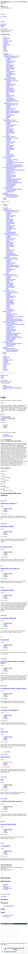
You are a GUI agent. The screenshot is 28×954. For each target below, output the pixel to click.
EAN (2, 468)
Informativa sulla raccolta (9, 951)
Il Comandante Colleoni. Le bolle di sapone (13, 688)
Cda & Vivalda (4, 707)
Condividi (5, 425)
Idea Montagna (4, 685)
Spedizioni (5, 886)
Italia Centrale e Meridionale (12, 112)
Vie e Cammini (9, 98)
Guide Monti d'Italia (10, 74)
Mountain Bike (6, 120)
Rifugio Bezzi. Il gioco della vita (10, 568)
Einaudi (2, 587)
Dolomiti (8, 59)
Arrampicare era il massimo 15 (10, 710)
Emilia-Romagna (10, 65)
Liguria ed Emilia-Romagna (12, 111)
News (4, 885)
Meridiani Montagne (11, 99)
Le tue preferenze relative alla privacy (15, 948)
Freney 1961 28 (5, 757)
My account (6, 916)
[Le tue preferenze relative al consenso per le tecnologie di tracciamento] (2, 951)
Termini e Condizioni (8, 915)
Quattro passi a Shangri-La (9, 503)
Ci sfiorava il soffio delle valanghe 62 (11, 801)
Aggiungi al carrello (5, 417)
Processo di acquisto (5, 31)
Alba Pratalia (3, 658)
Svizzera (8, 76)
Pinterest (5, 427)
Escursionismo (6, 79)
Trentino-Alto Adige (11, 61)
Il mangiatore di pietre (7, 590)
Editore (2, 467)
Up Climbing (9, 72)
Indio (2, 779)
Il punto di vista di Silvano (8, 824)
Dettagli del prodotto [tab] (8, 436)
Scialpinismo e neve (7, 103)
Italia (7, 93)
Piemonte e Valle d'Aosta (12, 57)
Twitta (4, 426)
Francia (8, 117)
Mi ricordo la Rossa (6, 547)
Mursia (2, 728)
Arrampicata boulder (11, 77)
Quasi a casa (4, 731)
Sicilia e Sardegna (10, 68)
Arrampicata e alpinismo (9, 56)
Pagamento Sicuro (7, 888)
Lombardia (8, 58)
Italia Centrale (9, 66)
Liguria (8, 63)
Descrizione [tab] (6, 434)
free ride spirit (4, 615)
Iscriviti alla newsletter (8, 905)
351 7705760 (4, 16)
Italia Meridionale (10, 67)
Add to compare (11, 418)
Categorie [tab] (5, 205)
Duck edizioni (4, 523)
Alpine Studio (4, 500)
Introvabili (8, 75)
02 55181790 (4, 24)
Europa (8, 70)
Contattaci (5, 889)
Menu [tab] (4, 204)
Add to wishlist (4, 418)
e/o (1, 637)
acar (1, 565)
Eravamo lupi (5, 639)
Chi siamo (5, 884)
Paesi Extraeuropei (10, 71)
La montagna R (5, 846)
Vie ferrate (8, 97)
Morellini (3, 821)
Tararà (2, 843)
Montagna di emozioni (7, 526)
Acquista (3, 420)
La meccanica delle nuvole (8, 618)
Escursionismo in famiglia (12, 100)
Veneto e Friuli (9, 62)
